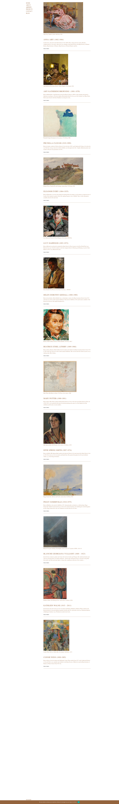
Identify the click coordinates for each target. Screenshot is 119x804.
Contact (29, 11)
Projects (29, 9)
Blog (28, 13)
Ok (78, 802)
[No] (117, 802)
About (28, 5)
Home (28, 2)
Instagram (28, 799)
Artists (28, 7)
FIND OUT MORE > (46, 48)
